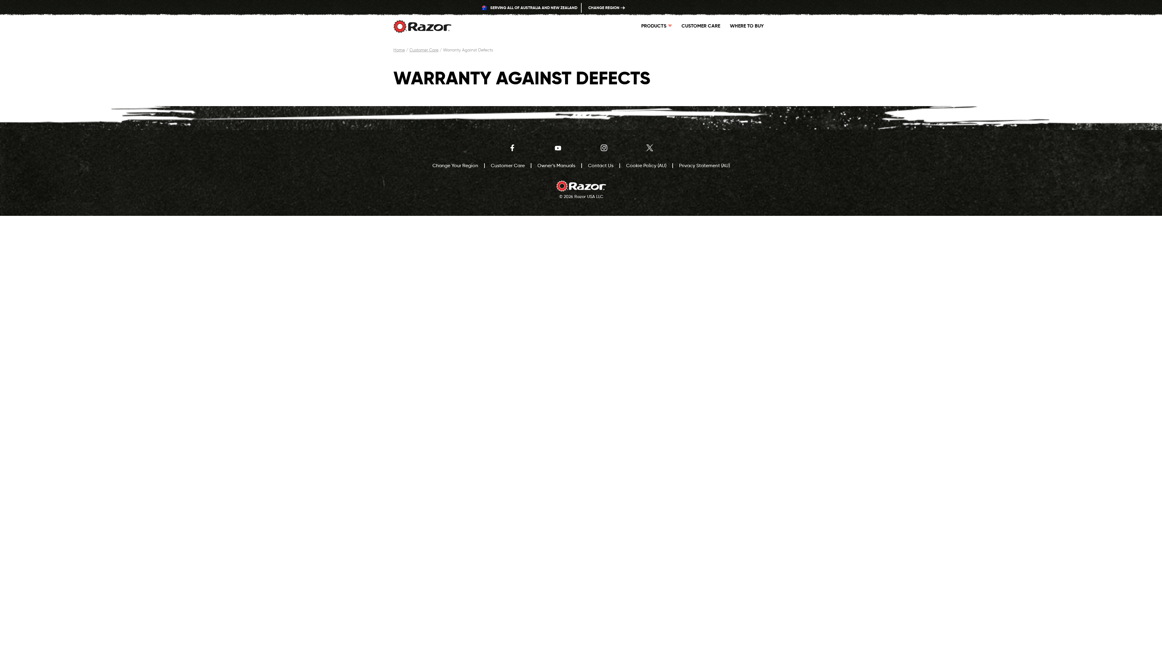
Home (399, 50)
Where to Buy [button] (747, 26)
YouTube (558, 148)
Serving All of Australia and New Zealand (533, 7)
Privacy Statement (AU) (704, 165)
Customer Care (700, 26)
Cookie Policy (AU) (646, 165)
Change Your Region (455, 165)
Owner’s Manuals (556, 165)
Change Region (604, 7)
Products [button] (653, 26)
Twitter (649, 148)
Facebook (512, 148)
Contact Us (600, 165)
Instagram (604, 148)
